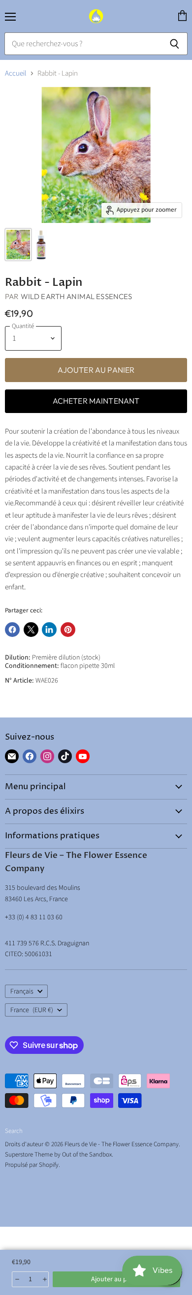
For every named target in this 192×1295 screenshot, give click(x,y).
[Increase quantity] (44, 1279)
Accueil (16, 73)
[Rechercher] (174, 43)
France (31, 1010)
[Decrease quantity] (16, 1279)
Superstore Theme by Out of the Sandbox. (59, 1154)
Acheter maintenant (96, 401)
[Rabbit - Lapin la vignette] (18, 244)
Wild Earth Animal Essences (76, 296)
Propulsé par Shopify (32, 1164)
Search (14, 1131)
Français (21, 991)
